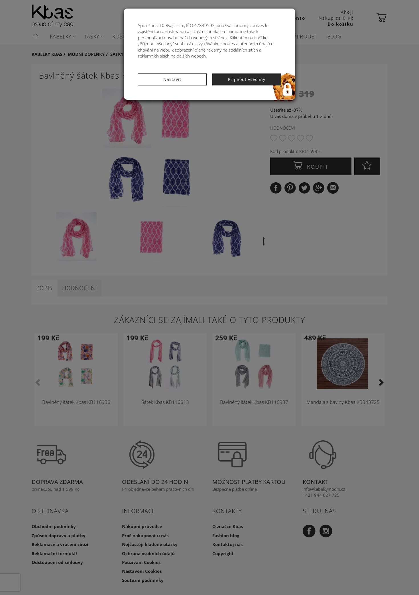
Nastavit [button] (172, 79)
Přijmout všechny (246, 79)
